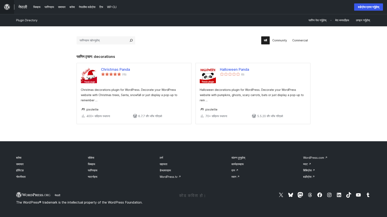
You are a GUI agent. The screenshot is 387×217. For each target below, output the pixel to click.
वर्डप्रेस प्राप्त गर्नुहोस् (368, 7)
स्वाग (235, 176)
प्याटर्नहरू (92, 176)
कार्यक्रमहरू (237, 164)
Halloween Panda (234, 69)
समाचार (20, 164)
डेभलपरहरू (165, 170)
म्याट (307, 164)
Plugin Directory (26, 20)
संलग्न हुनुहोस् (238, 157)
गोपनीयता (21, 176)
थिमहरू (91, 164)
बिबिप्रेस (309, 170)
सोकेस (91, 157)
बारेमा (18, 157)
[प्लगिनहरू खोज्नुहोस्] (131, 40)
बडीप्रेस (309, 176)
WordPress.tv (170, 176)
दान (234, 170)
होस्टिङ (20, 170)
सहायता (163, 164)
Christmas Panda (115, 69)
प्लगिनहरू (92, 170)
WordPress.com (315, 157)
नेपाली (57, 195)
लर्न (161, 157)
